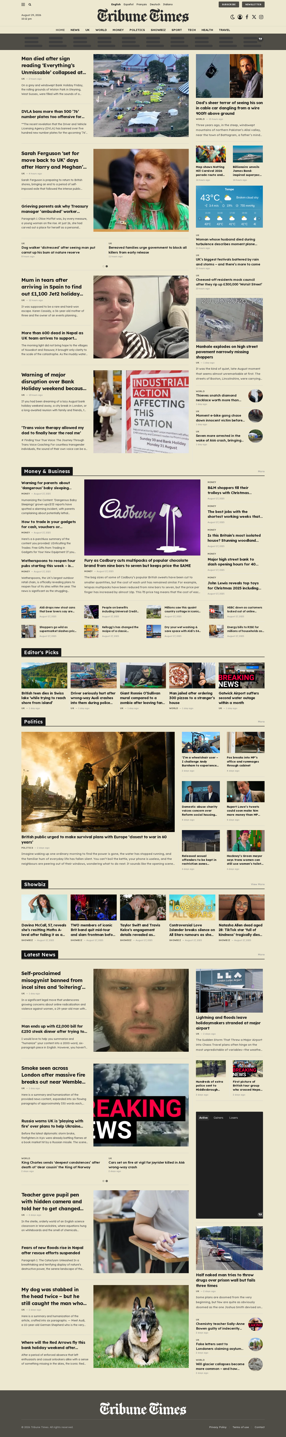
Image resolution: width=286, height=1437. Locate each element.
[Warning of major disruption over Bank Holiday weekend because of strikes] (141, 411)
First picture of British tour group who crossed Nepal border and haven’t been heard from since (247, 1086)
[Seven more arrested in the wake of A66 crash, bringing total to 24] (255, 436)
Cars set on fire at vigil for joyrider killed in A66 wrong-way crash (147, 1164)
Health (207, 30)
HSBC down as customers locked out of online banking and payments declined (244, 609)
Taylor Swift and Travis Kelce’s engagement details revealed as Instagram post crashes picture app (140, 930)
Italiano (168, 4)
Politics (137, 30)
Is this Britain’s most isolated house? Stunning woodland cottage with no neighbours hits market (234, 538)
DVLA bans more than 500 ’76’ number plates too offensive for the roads (51, 114)
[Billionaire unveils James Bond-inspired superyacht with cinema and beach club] (248, 154)
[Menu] (23, 4)
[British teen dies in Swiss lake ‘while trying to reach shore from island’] (44, 675)
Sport (177, 30)
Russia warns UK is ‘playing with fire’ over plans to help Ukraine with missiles (52, 1123)
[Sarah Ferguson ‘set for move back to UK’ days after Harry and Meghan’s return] (141, 190)
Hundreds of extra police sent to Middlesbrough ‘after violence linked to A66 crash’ (210, 1086)
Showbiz (158, 30)
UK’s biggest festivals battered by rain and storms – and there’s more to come (228, 261)
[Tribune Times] (143, 17)
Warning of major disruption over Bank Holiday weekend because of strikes (53, 381)
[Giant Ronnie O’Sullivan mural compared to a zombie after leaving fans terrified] (143, 675)
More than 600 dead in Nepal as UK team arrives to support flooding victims (52, 335)
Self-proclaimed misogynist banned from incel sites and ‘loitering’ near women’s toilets (51, 980)
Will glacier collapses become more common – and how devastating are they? (220, 1366)
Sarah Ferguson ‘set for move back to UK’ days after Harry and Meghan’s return (53, 160)
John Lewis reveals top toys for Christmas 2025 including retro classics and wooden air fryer (234, 586)
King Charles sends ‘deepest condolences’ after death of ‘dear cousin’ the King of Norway (60, 1164)
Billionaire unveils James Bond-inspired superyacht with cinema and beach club (247, 171)
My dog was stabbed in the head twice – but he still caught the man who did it (52, 1296)
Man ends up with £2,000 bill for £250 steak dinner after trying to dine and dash (52, 1029)
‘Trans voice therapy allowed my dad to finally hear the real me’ (52, 430)
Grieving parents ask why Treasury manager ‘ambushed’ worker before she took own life (54, 209)
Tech (192, 30)
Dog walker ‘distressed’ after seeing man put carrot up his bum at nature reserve (58, 249)
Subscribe (229, 4)
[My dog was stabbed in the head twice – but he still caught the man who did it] (141, 1326)
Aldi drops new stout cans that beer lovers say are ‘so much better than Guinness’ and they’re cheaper (57, 609)
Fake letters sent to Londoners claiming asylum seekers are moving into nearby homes (218, 1346)
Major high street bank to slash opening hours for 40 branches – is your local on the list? (235, 562)
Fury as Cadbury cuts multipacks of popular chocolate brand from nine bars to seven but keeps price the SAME (137, 563)
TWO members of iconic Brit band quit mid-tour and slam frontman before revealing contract (93, 930)
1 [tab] (103, 266)
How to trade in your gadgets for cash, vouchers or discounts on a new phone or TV (48, 524)
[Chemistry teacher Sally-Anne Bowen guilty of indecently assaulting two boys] (255, 1324)
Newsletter (253, 4)
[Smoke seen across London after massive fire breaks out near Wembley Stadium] (141, 1105)
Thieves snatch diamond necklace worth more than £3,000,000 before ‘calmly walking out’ (217, 398)
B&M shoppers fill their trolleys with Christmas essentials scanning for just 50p (232, 490)
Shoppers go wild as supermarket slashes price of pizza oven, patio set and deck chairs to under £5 (57, 629)
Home (60, 30)
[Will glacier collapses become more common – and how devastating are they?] (255, 1364)
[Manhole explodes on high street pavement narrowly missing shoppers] (229, 320)
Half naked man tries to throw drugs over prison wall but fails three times (225, 1280)
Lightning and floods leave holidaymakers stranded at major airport (228, 1022)
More (261, 471)
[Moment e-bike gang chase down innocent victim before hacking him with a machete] (255, 415)
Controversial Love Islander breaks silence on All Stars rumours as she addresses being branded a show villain (192, 930)
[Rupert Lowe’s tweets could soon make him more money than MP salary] (246, 791)
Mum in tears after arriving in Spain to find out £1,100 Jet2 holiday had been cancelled (51, 287)
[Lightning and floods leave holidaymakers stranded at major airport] (229, 991)
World (101, 30)
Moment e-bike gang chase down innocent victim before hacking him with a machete (219, 418)
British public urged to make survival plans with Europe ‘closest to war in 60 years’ (94, 839)
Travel (224, 30)
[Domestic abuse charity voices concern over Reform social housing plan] (201, 791)
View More (258, 884)
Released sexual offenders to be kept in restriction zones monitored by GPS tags (199, 860)
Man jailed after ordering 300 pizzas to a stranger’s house (192, 698)
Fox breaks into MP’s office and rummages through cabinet (243, 761)
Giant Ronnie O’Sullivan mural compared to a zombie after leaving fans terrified (142, 698)
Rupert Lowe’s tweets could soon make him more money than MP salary (243, 811)
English (116, 4)
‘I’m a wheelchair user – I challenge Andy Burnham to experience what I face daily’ (200, 761)
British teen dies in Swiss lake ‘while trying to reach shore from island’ (43, 698)
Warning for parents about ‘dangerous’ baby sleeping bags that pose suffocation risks (46, 485)
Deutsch (155, 4)
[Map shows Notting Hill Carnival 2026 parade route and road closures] (211, 154)
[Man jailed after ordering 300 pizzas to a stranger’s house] (192, 675)
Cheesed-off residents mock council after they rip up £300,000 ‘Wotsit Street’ (229, 281)
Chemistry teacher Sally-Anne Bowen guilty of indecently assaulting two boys (220, 1326)
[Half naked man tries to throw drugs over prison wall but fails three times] (229, 1248)
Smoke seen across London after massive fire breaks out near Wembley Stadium (53, 1075)
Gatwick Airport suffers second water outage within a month (239, 698)
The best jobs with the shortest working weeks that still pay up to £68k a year (234, 514)
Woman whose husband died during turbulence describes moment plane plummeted (225, 242)
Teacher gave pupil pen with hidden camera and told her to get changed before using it (51, 1201)
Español (128, 4)
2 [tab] (106, 266)
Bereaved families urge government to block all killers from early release (148, 249)
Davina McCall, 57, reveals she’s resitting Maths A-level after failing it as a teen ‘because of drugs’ (43, 930)
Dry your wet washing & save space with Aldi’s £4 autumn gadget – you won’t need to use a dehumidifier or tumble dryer (182, 629)
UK (87, 30)
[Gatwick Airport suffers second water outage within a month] (242, 675)
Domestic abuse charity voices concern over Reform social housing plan (199, 811)
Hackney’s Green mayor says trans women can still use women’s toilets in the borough (245, 860)
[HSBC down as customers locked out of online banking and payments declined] (216, 611)
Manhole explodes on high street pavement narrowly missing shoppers (227, 351)
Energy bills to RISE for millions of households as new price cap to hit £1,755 (245, 629)
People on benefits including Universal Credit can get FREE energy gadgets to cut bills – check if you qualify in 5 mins (119, 609)
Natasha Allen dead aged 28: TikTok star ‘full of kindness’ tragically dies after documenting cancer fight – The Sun (241, 930)
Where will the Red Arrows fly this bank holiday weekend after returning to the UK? (53, 1345)
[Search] (29, 4)
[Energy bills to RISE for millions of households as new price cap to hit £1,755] (216, 631)
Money (118, 30)
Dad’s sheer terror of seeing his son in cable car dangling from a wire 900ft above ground (229, 108)
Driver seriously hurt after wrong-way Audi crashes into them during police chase (93, 698)
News (75, 30)
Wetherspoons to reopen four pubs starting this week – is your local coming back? (48, 563)
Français (141, 4)
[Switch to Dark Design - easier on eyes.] (232, 17)
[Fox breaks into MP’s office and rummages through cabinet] (246, 742)
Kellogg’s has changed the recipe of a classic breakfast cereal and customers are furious (120, 629)
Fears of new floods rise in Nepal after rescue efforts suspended (52, 1250)
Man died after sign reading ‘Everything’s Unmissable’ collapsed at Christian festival (51, 65)
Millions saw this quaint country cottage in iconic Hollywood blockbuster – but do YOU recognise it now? (182, 609)
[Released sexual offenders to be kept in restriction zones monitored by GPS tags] (201, 840)
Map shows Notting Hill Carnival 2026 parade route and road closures (210, 171)
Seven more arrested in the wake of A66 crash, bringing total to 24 (218, 438)
